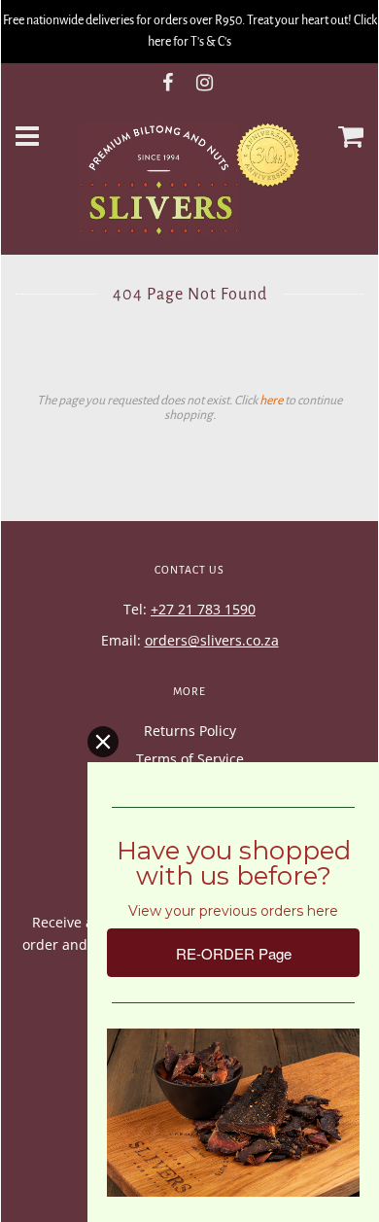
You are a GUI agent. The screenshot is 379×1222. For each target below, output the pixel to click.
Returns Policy (190, 730)
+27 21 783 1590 (203, 609)
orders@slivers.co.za (212, 640)
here (271, 400)
